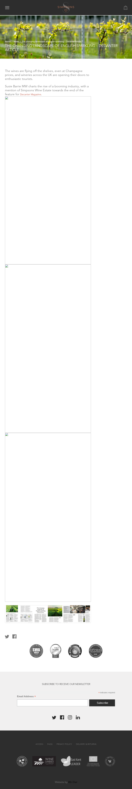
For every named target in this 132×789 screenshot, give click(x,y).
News (16, 41)
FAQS (50, 744)
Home (8, 41)
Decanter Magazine (30, 94)
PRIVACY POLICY (64, 744)
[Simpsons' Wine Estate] (66, 7)
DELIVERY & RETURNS (86, 744)
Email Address (26, 696)
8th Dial (72, 782)
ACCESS (39, 744)
